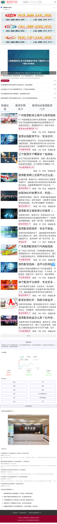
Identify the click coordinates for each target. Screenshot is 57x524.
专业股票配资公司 (26, 167)
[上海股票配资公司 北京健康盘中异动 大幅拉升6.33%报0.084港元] (28, 62)
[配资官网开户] (8, 2)
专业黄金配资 (24, 277)
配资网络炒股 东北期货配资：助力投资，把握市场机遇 (18, 493)
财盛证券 (22, 241)
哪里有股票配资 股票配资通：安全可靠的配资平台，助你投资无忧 (23, 76)
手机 (14, 394)
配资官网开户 (24, 188)
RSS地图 (32, 517)
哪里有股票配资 (5, 80)
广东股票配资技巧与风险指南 (35, 246)
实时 (14, 397)
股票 (43, 386)
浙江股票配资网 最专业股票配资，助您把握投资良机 (15, 93)
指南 (43, 390)
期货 (14, 386)
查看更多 (28, 335)
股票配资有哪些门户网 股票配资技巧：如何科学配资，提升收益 (20, 506)
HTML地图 (36, 517)
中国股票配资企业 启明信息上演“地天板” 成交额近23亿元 (19, 500)
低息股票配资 (42, 397)
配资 (14, 382)
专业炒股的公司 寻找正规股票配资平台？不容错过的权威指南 (18, 89)
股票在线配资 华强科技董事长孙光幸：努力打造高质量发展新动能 (19, 98)
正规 (14, 390)
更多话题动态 (28, 406)
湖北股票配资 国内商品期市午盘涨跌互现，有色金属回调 (16, 85)
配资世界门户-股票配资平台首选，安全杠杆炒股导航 (17, 503)
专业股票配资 (24, 331)
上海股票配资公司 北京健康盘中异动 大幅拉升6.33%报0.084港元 (21, 73)
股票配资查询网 (31, 520)
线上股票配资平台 (42, 394)
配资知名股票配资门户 (28, 128)
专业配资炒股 (24, 149)
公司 (43, 401)
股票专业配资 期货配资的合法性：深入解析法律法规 (17, 496)
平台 (43, 382)
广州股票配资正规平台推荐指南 (36, 115)
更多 (54, 7)
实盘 (14, 401)
